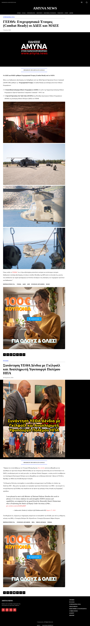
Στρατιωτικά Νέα (9, 17)
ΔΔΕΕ (24, 284)
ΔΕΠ (28, 284)
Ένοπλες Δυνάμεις (38, 284)
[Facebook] (4, 354)
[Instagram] (7, 609)
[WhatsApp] (11, 354)
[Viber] (17, 354)
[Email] (23, 354)
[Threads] (14, 609)
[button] (86, 2)
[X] (7, 354)
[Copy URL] (20, 354)
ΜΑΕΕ (48, 284)
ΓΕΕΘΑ (14, 272)
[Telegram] (14, 354)
